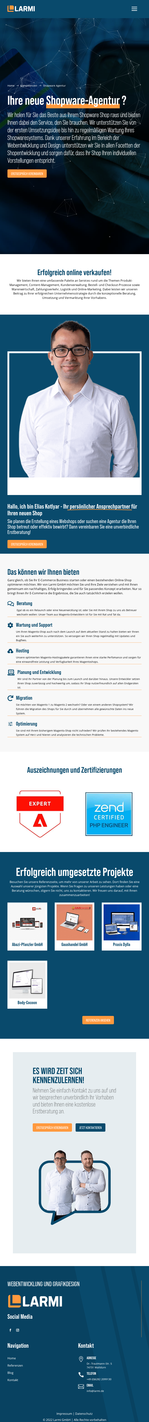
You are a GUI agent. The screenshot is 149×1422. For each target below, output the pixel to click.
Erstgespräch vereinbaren (27, 173)
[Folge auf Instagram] (18, 1330)
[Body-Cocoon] (27, 980)
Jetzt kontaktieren (90, 1127)
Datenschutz (83, 1414)
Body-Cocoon (27, 1002)
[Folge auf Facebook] (10, 1330)
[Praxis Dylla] (122, 922)
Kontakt (12, 1380)
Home (11, 1358)
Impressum (64, 1414)
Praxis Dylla (121, 944)
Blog (10, 1373)
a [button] (134, 9)
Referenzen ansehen (98, 1020)
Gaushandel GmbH (74, 944)
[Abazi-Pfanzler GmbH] (27, 922)
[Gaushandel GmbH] (75, 922)
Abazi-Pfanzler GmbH (27, 944)
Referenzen (15, 1365)
